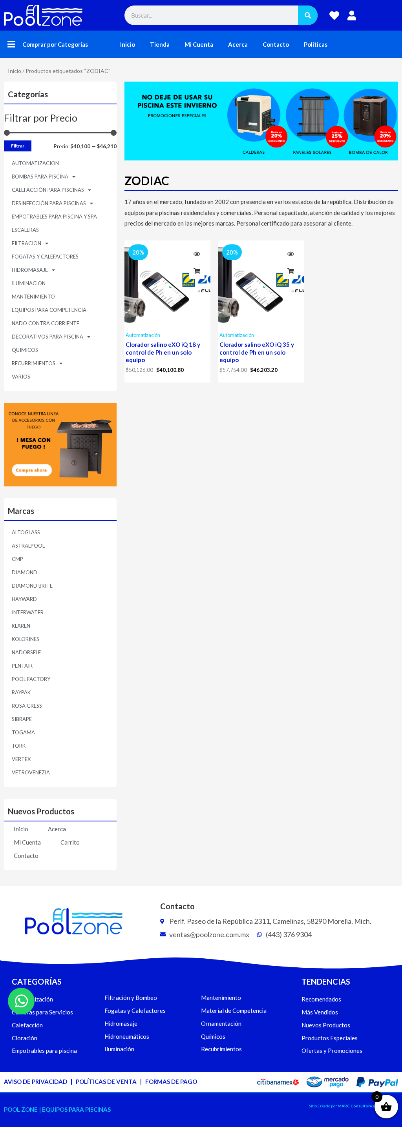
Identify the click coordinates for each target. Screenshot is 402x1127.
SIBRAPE (22, 719)
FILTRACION (26, 243)
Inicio (127, 44)
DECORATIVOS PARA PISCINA (47, 336)
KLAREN (21, 626)
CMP (17, 559)
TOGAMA (23, 732)
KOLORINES (25, 639)
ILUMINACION (29, 283)
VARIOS (21, 376)
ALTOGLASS (26, 532)
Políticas (315, 44)
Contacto (276, 44)
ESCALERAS (25, 230)
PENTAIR (22, 666)
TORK (19, 746)
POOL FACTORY (31, 679)
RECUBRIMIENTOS (33, 363)
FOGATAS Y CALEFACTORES (45, 256)
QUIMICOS (25, 350)
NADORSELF (26, 652)
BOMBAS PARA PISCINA (40, 176)
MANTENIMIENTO (33, 296)
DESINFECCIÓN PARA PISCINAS (49, 203)
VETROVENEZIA (31, 772)
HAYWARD (24, 599)
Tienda (160, 44)
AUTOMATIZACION (35, 163)
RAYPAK (21, 692)
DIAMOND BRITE (32, 586)
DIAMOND (24, 572)
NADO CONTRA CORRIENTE (45, 323)
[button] (11, 44)
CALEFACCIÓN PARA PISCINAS (48, 190)
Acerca (238, 44)
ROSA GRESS (27, 706)
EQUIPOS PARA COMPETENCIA (49, 310)
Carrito (70, 842)
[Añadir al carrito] (197, 271)
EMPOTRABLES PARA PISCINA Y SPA (54, 216)
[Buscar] (308, 15)
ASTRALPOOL (28, 546)
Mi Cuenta (199, 44)
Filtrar (17, 146)
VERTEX (21, 759)
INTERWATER (28, 612)
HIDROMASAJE (30, 270)
